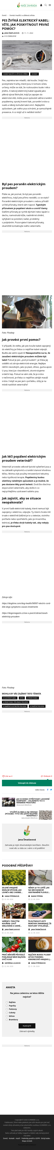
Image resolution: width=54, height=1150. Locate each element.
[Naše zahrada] (27, 5)
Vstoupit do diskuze (27, 783)
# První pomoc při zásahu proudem (15, 702)
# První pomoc (32, 698)
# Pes (21, 698)
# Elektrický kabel (9, 698)
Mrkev (12, 1016)
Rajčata (12, 1002)
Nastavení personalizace (27, 1145)
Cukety (12, 1013)
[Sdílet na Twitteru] (51, 789)
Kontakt (11, 1138)
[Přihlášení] (41, 5)
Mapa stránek (27, 1141)
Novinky (34, 74)
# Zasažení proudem (37, 706)
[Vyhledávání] (45, 5)
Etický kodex (45, 1138)
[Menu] (49, 5)
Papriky (12, 1006)
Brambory (13, 1020)
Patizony (13, 1009)
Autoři (18, 1138)
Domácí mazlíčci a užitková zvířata (15, 74)
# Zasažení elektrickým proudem (14, 706)
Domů (5, 1138)
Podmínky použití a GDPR (30, 1138)
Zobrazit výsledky (27, 1031)
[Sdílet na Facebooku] (48, 789)
